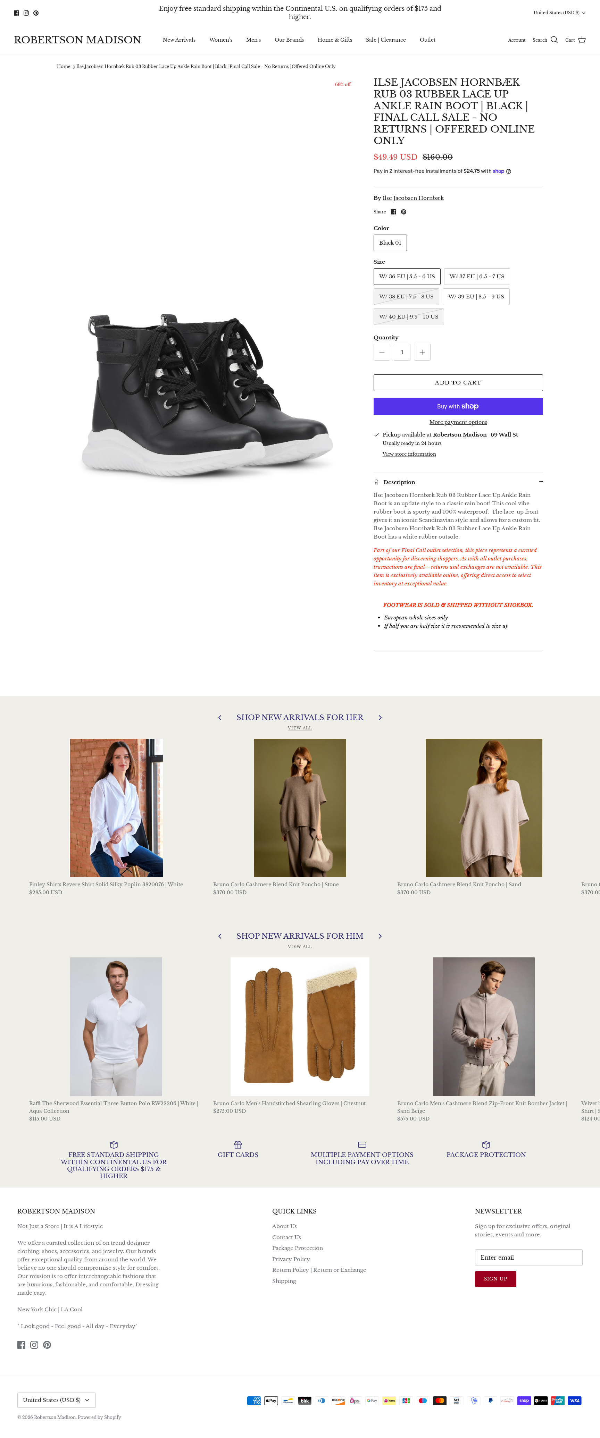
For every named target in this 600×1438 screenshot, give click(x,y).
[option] (207, 302)
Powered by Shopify (99, 1417)
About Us (284, 1226)
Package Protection (297, 1248)
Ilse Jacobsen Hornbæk (413, 198)
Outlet (427, 40)
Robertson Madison (55, 1417)
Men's (253, 40)
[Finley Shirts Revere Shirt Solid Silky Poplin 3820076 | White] (116, 808)
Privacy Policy (291, 1259)
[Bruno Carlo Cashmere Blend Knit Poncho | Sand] (484, 808)
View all (300, 728)
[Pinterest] (36, 13)
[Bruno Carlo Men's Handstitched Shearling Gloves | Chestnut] (300, 1026)
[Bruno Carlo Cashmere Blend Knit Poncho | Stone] (300, 808)
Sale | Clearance (386, 40)
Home (63, 66)
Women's (220, 40)
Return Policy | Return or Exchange (319, 1270)
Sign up (495, 1279)
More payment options (458, 422)
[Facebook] (16, 13)
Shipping (284, 1281)
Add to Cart (458, 382)
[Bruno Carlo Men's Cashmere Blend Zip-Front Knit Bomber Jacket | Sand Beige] (484, 1026)
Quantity (386, 337)
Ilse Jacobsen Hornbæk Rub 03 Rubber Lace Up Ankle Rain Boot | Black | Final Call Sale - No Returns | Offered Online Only (206, 66)
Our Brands (289, 40)
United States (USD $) (557, 12)
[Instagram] (26, 13)
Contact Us (286, 1237)
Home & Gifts (335, 40)
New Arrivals (179, 40)
